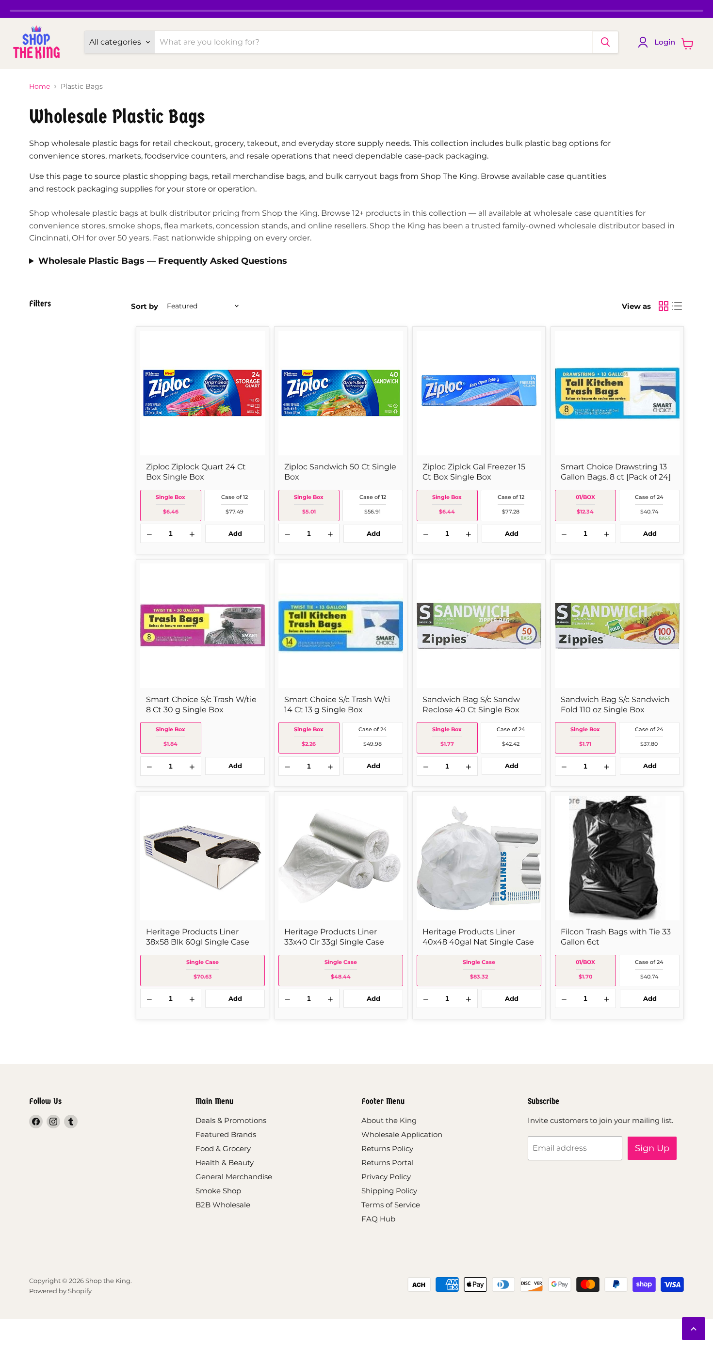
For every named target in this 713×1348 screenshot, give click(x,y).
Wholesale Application (401, 1134)
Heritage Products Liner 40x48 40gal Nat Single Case (478, 937)
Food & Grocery (223, 1148)
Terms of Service (390, 1204)
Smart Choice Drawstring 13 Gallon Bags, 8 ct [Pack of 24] (616, 471)
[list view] (677, 306)
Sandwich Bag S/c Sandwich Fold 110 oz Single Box (615, 704)
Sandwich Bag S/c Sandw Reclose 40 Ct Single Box (471, 704)
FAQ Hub (378, 1218)
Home (39, 86)
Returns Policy (387, 1148)
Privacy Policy (386, 1176)
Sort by (144, 306)
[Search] (605, 42)
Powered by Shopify (60, 1291)
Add (235, 533)
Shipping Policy (389, 1190)
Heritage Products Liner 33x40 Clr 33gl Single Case (334, 937)
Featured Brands (225, 1134)
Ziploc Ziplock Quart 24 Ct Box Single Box (196, 471)
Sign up (652, 1148)
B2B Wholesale (222, 1204)
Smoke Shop (218, 1190)
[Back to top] (693, 1328)
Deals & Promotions (230, 1120)
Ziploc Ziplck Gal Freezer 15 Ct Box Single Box (473, 471)
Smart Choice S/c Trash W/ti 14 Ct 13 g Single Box (337, 704)
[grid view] (663, 306)
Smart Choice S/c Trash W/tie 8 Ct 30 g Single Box (201, 704)
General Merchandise (233, 1176)
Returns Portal (387, 1162)
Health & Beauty (224, 1162)
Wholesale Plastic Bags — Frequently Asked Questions (162, 261)
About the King (389, 1120)
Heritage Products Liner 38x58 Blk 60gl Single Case (197, 937)
